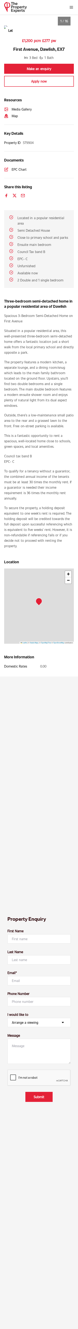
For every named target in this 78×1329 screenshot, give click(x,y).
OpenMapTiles (46, 642)
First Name (15, 931)
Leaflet (24, 642)
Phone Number (18, 993)
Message (13, 1035)
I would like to (17, 1014)
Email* (12, 972)
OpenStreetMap (58, 642)
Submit (39, 1097)
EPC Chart (19, 169)
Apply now (39, 81)
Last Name (15, 952)
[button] (40, 602)
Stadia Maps (34, 642)
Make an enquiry (39, 68)
